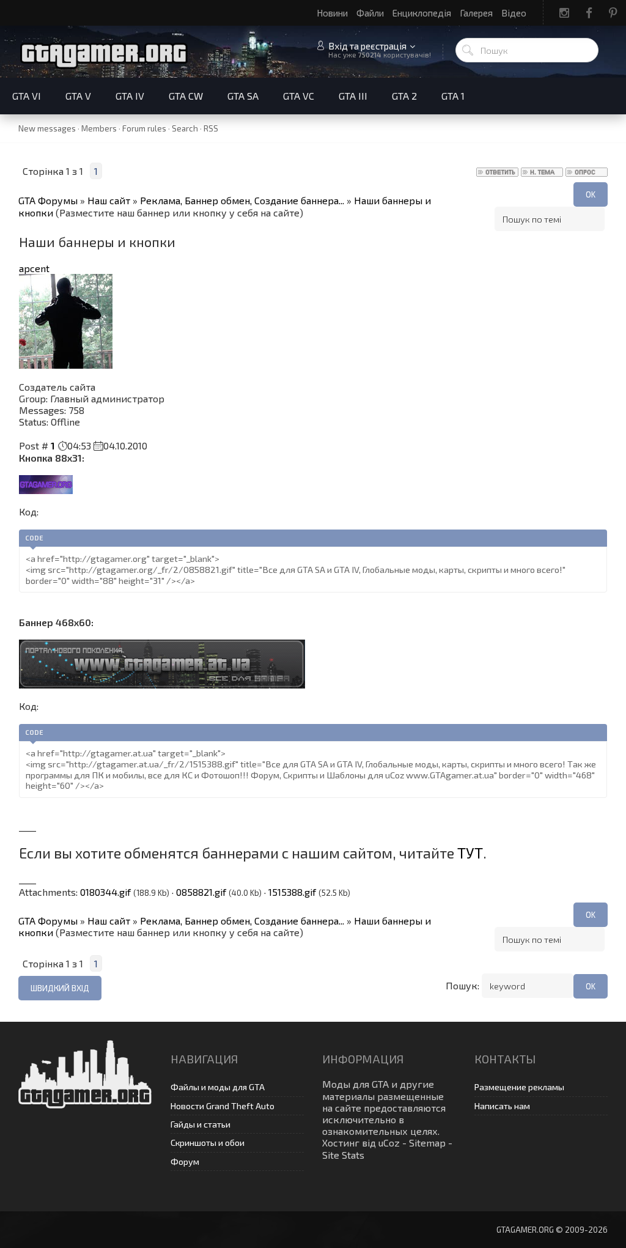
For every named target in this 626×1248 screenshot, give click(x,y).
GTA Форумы (48, 200)
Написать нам (502, 1106)
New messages (47, 128)
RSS (211, 128)
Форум (185, 1161)
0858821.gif (201, 892)
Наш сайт (108, 200)
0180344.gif (105, 892)
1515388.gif (292, 892)
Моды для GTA (355, 1084)
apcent (34, 268)
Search (185, 128)
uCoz (389, 1142)
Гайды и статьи (200, 1124)
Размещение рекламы (519, 1087)
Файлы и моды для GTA (218, 1087)
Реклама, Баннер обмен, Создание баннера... (242, 200)
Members (99, 128)
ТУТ (470, 853)
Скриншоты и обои (208, 1142)
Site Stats (343, 1155)
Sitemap (427, 1142)
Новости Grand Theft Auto (222, 1106)
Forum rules (144, 128)
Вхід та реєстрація (367, 45)
